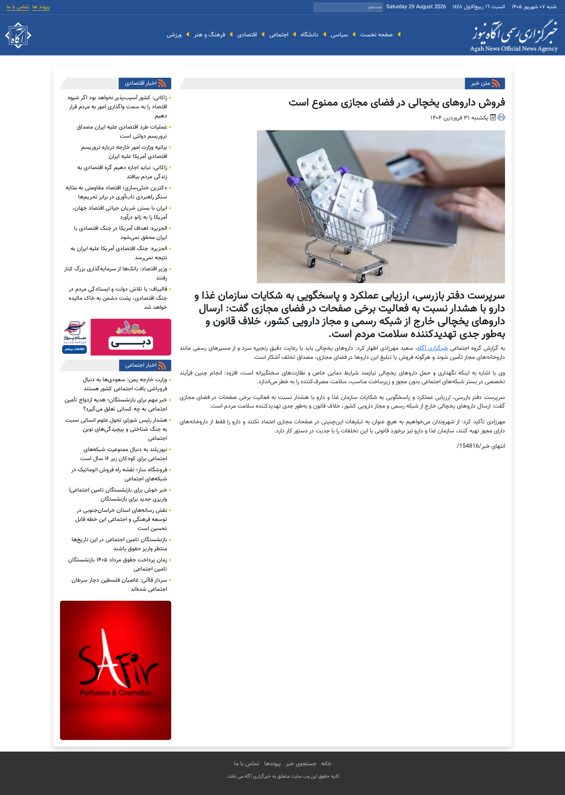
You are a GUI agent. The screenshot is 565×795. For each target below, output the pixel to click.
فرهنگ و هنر (209, 35)
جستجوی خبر (301, 764)
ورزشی (174, 35)
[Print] (501, 118)
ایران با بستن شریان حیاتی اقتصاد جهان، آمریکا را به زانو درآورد (119, 213)
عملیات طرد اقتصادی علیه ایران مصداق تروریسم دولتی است (122, 132)
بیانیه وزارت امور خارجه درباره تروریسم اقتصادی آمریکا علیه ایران (124, 152)
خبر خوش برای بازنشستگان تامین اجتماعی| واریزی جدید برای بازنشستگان (118, 495)
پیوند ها (41, 7)
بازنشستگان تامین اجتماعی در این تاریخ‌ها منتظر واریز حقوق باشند (119, 544)
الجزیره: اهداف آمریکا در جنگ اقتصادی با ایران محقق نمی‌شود (120, 233)
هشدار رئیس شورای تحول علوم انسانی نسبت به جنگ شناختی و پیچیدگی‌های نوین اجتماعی (116, 429)
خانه (326, 764)
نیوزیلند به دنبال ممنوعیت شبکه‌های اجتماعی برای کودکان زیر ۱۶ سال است (123, 454)
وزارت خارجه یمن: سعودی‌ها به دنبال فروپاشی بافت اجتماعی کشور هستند (125, 384)
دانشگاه (309, 35)
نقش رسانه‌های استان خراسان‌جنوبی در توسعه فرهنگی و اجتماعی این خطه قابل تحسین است (121, 519)
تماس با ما (18, 7)
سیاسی (339, 35)
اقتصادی (247, 35)
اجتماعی (278, 35)
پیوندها (272, 764)
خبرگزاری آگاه (432, 348)
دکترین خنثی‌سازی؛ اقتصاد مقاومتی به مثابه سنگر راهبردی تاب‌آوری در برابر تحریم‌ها (116, 193)
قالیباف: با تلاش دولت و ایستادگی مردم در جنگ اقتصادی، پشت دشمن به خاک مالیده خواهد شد (118, 298)
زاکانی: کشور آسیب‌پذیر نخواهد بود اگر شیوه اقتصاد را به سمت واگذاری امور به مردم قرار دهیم (117, 107)
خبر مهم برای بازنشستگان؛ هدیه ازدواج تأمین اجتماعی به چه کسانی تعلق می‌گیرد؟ (116, 405)
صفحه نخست (376, 35)
